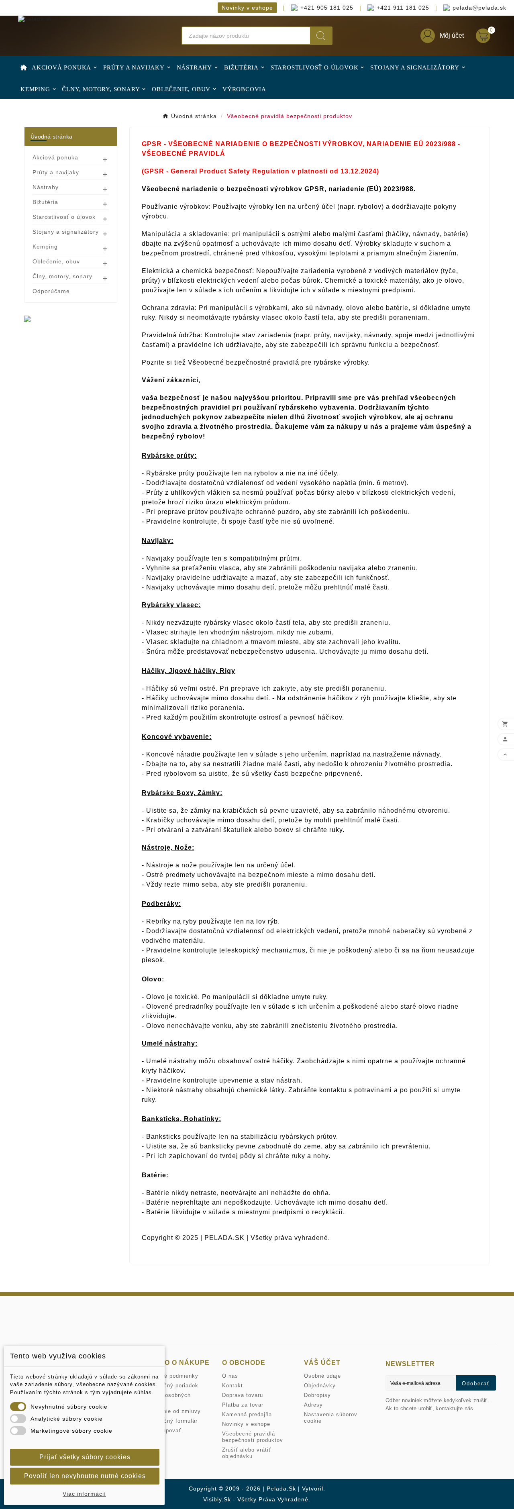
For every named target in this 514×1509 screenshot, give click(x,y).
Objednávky (320, 1386)
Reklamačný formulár (169, 1421)
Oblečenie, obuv (56, 261)
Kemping (45, 246)
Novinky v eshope (247, 7)
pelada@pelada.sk (470, 7)
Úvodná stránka (51, 136)
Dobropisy (317, 1395)
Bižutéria (45, 202)
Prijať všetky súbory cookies (85, 1457)
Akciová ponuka (55, 157)
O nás (230, 1376)
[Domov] (23, 67)
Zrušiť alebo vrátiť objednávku (246, 1453)
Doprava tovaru (242, 1395)
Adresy (313, 1405)
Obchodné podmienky (169, 1376)
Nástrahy (46, 187)
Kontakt (232, 1386)
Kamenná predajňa (247, 1414)
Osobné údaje (322, 1376)
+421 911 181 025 (394, 7)
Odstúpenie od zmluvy (171, 1411)
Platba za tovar (242, 1405)
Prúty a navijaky (56, 172)
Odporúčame (51, 291)
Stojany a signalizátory (66, 231)
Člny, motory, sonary (62, 276)
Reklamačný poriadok (169, 1386)
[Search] (320, 35)
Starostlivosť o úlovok (64, 217)
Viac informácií (84, 1494)
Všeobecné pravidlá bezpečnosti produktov (252, 1437)
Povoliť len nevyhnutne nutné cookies (85, 1475)
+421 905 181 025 (326, 7)
